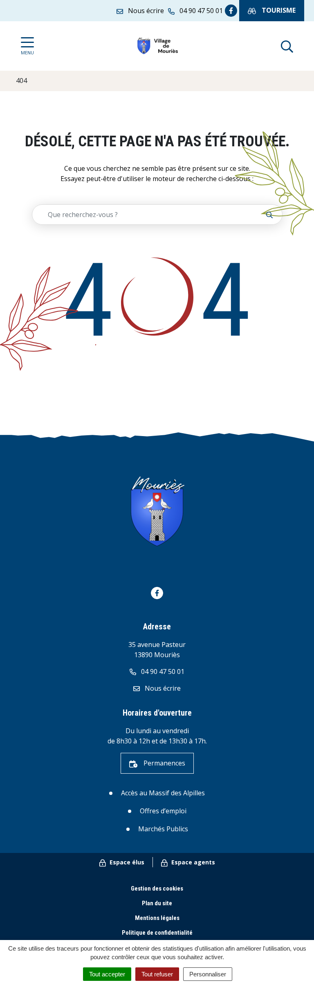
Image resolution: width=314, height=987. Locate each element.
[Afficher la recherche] (287, 46)
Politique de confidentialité (157, 932)
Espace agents (192, 862)
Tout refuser (157, 974)
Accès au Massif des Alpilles (163, 792)
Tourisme (278, 10)
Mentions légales (157, 918)
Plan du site (157, 903)
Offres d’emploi (163, 810)
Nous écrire (162, 688)
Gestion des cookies (157, 888)
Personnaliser (207, 974)
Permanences (163, 763)
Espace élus (126, 862)
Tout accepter (107, 974)
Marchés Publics (163, 828)
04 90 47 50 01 (161, 671)
